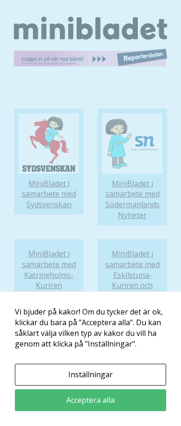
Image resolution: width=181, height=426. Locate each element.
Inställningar (90, 374)
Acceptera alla (90, 400)
